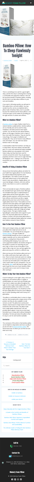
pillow (11, 264)
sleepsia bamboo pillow (19, 327)
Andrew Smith (8, 60)
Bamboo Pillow (12, 334)
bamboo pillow (8, 124)
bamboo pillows (7, 233)
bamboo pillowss (23, 334)
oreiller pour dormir (17, 399)
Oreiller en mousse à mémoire (17, 396)
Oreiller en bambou (17, 393)
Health (16, 60)
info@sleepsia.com (17, 456)
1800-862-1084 (17, 446)
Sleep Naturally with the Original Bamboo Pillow (17, 409)
